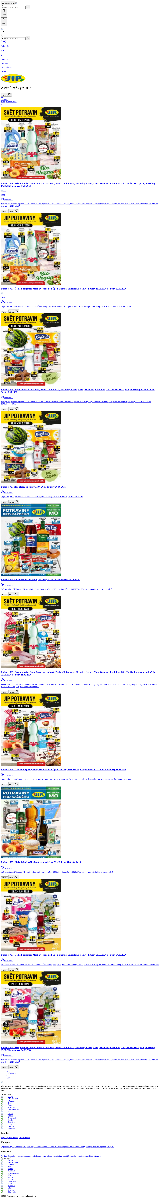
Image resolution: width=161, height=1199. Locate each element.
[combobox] (15, 7)
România (11, 1122)
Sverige (11, 1126)
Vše (2, 97)
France (10, 1105)
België (10, 1097)
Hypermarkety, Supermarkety (12, 1147)
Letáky (4, 100)
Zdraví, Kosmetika (56, 1147)
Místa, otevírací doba (9, 102)
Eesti (10, 1103)
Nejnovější (5, 1138)
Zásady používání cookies (45, 1156)
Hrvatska (11, 1107)
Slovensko (12, 1128)
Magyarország (13, 1109)
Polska (10, 1120)
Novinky (4, 1156)
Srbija (10, 1124)
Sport (65, 1147)
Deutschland (13, 1099)
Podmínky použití (61, 1156)
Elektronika (45, 1147)
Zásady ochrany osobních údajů (24, 1156)
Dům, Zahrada (35, 1147)
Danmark (11, 1101)
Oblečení (70, 1147)
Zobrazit (4, 211)
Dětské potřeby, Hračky (83, 1147)
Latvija (10, 1116)
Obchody (15, 1138)
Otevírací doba (24, 1138)
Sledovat (12, 211)
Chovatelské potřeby (99, 1147)
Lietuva (10, 1114)
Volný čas (110, 1147)
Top (10, 1138)
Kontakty (97, 1156)
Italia (9, 1112)
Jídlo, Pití (26, 1147)
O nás (10, 1156)
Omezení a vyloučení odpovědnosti (81, 1156)
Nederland (12, 1118)
